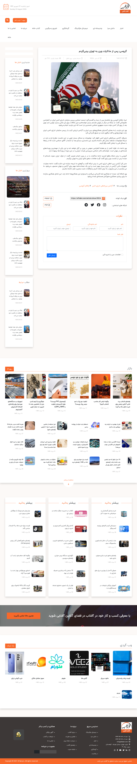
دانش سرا (111, 28)
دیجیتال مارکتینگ (81, 28)
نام (122, 224)
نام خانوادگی (92, 224)
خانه (9, 37)
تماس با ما (12, 28)
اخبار (121, 28)
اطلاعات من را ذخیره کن (112, 254)
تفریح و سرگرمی (51, 28)
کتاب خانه (36, 28)
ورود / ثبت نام (20, 20)
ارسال (37, 752)
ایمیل (68, 224)
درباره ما (24, 28)
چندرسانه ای (97, 28)
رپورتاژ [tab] (9, 369)
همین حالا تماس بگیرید (23, 616)
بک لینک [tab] (10, 646)
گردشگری (65, 28)
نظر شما (120, 234)
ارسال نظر (51, 255)
